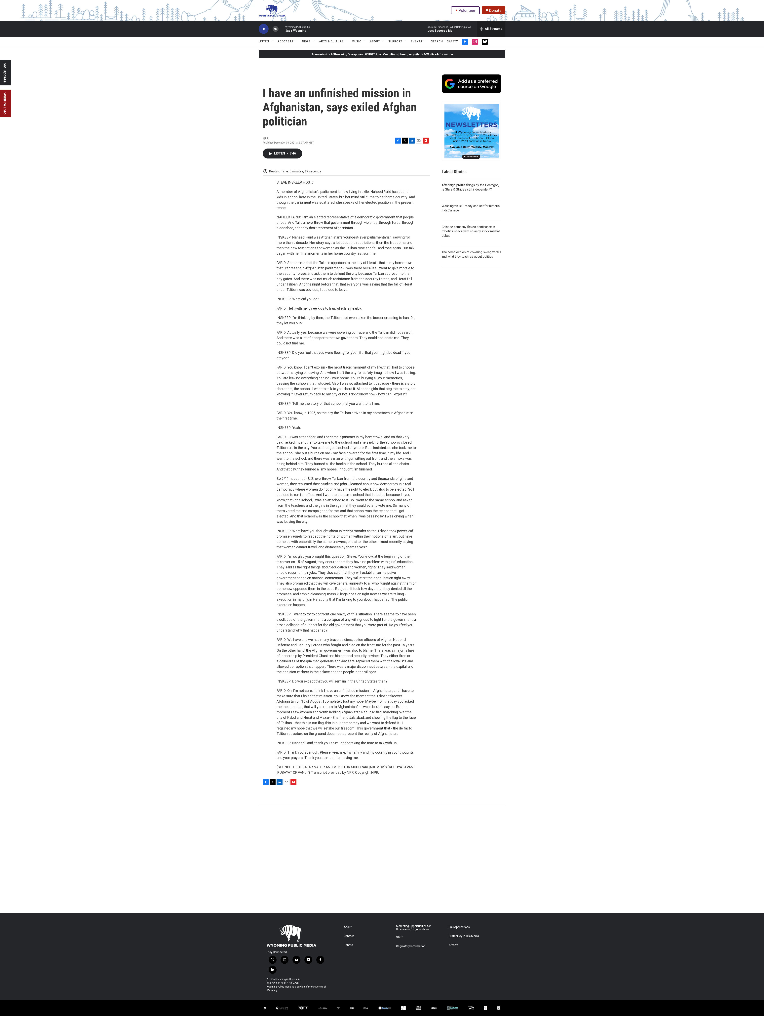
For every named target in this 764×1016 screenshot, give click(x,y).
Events (416, 41)
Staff (399, 937)
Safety (452, 41)
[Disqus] (382, 859)
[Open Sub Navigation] (272, 41)
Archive (453, 945)
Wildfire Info (5, 103)
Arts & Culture (331, 41)
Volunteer (467, 10)
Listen (264, 41)
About (375, 41)
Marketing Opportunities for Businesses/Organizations (413, 928)
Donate (495, 10)
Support (395, 41)
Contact (349, 936)
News (306, 41)
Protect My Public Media (464, 936)
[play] (263, 29)
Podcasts (285, 41)
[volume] (275, 28)
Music (356, 41)
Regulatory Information (410, 946)
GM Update (5, 73)
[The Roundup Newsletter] (471, 131)
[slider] (282, 29)
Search (437, 41)
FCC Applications (459, 927)
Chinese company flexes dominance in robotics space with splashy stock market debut (471, 231)
